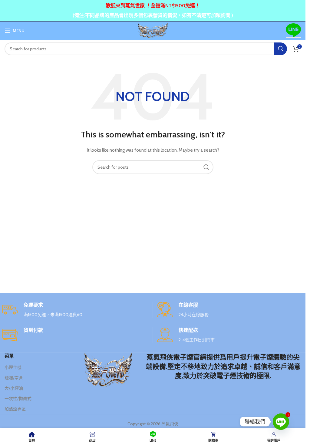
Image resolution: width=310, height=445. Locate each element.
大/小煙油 (14, 388)
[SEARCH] (280, 48)
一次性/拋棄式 (18, 398)
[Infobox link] (75, 310)
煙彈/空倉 (14, 378)
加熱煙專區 (15, 409)
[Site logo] (153, 30)
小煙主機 (13, 367)
